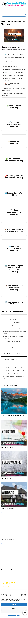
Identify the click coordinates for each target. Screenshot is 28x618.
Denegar (14, 608)
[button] (26, 591)
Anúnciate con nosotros (9, 582)
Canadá (3, 20)
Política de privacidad (12, 615)
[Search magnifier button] (25, 15)
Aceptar (14, 604)
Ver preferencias (14, 611)
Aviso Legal (18, 615)
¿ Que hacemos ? (7, 583)
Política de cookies (7, 587)
